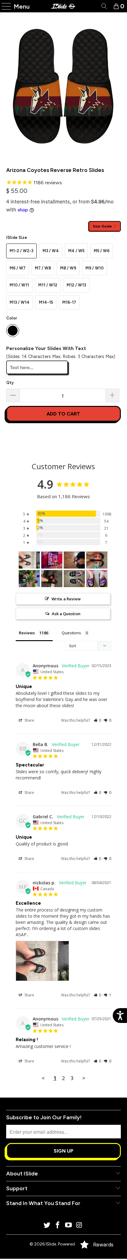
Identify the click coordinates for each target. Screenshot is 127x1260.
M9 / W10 (94, 268)
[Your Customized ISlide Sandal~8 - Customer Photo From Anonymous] (51, 578)
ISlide (51, 1244)
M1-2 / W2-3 (21, 250)
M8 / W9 (68, 268)
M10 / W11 (19, 285)
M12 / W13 (76, 285)
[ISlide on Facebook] (58, 1225)
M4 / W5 (76, 250)
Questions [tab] (71, 633)
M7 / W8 (43, 268)
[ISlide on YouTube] (68, 1225)
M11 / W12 (47, 285)
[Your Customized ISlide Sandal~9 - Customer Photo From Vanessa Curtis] (96, 578)
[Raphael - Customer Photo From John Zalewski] (74, 560)
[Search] (103, 6)
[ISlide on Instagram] (79, 1225)
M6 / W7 (18, 268)
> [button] (83, 1078)
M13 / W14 (20, 302)
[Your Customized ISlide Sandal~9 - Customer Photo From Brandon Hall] (51, 560)
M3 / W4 (51, 250)
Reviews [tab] (27, 633)
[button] (97, 720)
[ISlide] (63, 6)
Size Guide (103, 226)
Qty (10, 382)
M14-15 (46, 302)
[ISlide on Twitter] (47, 1225)
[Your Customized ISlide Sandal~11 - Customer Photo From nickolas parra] (29, 560)
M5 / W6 (101, 250)
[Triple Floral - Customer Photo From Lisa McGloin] (96, 560)
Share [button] (28, 720)
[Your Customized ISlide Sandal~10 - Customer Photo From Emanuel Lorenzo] (74, 578)
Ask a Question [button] (66, 613)
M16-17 (69, 302)
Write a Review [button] (66, 599)
